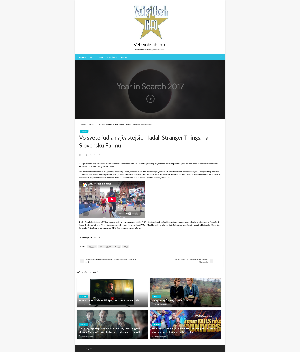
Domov (124, 57)
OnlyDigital (90, 349)
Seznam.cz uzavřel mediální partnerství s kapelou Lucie (109, 300)
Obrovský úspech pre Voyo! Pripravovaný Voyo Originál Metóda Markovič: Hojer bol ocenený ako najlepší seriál (109, 330)
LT (83, 155)
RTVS (117, 246)
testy (100, 57)
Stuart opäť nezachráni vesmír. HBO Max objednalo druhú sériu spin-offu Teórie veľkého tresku (184, 330)
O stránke (112, 57)
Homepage (82, 124)
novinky (82, 57)
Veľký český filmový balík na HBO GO (172, 300)
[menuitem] (82, 57)
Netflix (108, 246)
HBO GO (92, 246)
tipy (92, 57)
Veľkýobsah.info (150, 44)
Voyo (126, 246)
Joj (101, 246)
